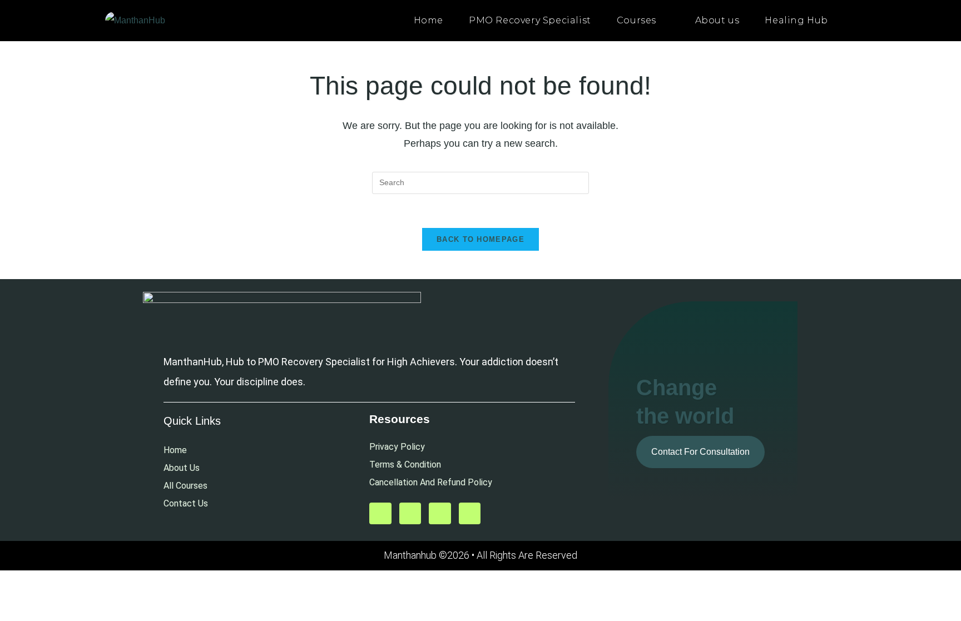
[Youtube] (380, 514)
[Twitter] (410, 514)
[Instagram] (470, 514)
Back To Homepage (480, 239)
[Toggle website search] (852, 20)
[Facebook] (440, 514)
